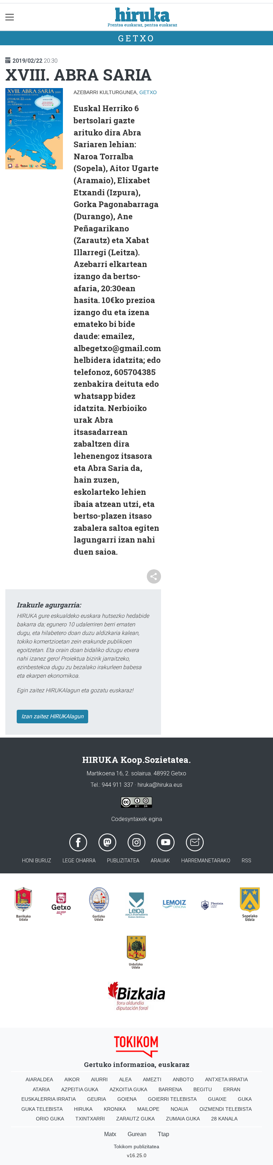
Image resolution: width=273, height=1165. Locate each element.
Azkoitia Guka (128, 1089)
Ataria (41, 1089)
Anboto (183, 1079)
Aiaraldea (39, 1079)
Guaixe (217, 1099)
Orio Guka (50, 1119)
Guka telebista (42, 1109)
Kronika (115, 1109)
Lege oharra (79, 861)
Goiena (126, 1099)
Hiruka (83, 1109)
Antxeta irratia (226, 1079)
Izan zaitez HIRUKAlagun (52, 716)
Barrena (170, 1089)
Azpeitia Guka (79, 1089)
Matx (110, 1134)
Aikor (72, 1079)
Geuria (96, 1099)
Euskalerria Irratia (48, 1099)
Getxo (136, 38)
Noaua (179, 1109)
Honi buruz (36, 861)
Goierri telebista (172, 1099)
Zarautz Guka (135, 1119)
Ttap (163, 1134)
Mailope (148, 1109)
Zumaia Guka (183, 1119)
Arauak (160, 861)
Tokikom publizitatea (136, 1146)
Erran (231, 1089)
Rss (246, 861)
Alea (125, 1079)
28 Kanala (224, 1119)
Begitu (202, 1089)
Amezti (152, 1079)
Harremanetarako (205, 861)
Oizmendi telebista (225, 1109)
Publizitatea (123, 861)
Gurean (137, 1134)
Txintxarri (90, 1119)
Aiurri (99, 1079)
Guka (245, 1099)
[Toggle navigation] (9, 17)
